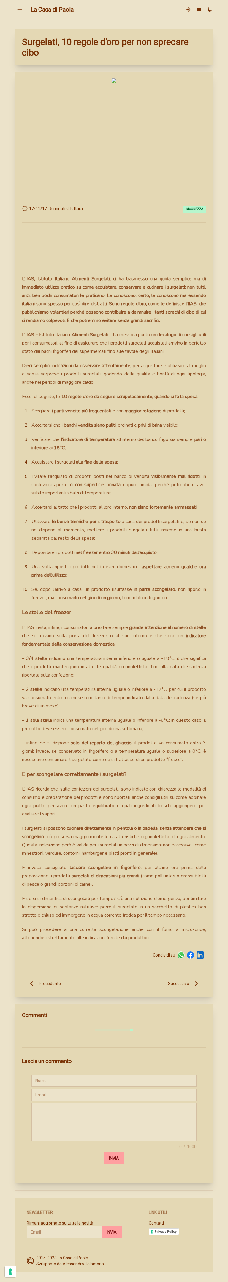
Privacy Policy (166, 1231)
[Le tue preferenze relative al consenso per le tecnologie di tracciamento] (10, 1271)
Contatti (156, 1223)
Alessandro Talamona (83, 1263)
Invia (114, 1158)
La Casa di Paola (52, 9)
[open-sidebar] (20, 9)
